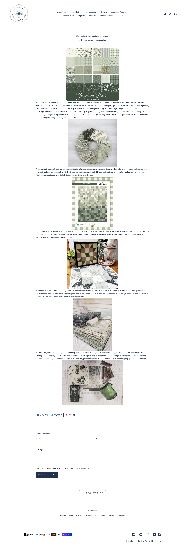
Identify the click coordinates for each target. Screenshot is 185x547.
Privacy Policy (90, 516)
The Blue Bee (138, 541)
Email (96, 438)
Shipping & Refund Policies (70, 516)
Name (38, 438)
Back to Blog (94, 493)
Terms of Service (107, 516)
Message (39, 450)
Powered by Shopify (153, 541)
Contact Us (121, 516)
